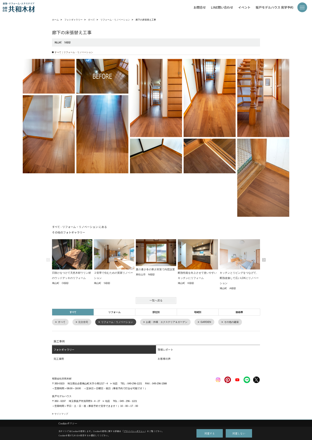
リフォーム (114, 312)
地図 (115, 383)
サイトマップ (61, 413)
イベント (244, 7)
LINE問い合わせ (222, 7)
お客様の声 (164, 359)
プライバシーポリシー (134, 431)
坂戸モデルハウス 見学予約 (274, 7)
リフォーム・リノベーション (117, 322)
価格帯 (239, 312)
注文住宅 (83, 322)
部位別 (156, 312)
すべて (61, 322)
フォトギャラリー (64, 349)
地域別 (197, 312)
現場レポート (165, 349)
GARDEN (206, 322)
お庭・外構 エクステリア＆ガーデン (166, 322)
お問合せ (200, 7)
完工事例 (59, 359)
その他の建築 (231, 322)
